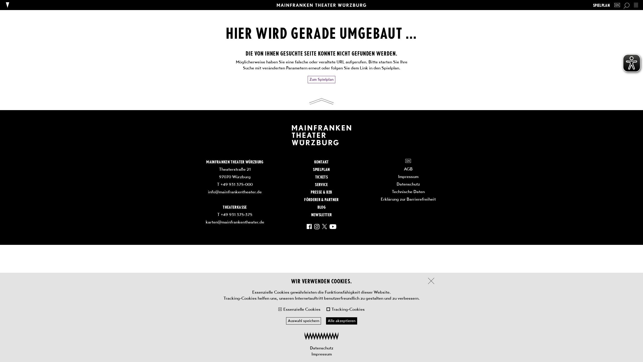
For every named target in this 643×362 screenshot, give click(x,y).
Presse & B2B (321, 192)
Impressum (321, 354)
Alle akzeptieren (341, 320)
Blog (321, 207)
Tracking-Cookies (348, 309)
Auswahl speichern (303, 320)
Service (321, 184)
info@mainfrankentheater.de (235, 192)
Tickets (321, 176)
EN (617, 5)
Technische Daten (408, 191)
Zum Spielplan (321, 79)
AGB (408, 169)
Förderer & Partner (321, 199)
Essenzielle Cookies (301, 309)
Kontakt (321, 161)
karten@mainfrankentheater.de (235, 222)
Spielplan (601, 5)
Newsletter (321, 214)
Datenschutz (321, 348)
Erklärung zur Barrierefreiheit (408, 199)
